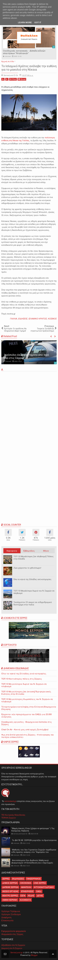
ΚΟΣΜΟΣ (52, 318)
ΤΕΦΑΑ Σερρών (8, 818)
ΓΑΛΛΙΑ (13, 318)
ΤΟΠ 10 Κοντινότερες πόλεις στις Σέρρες (21, 678)
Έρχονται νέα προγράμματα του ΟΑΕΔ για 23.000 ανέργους (26, 715)
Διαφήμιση (6, 917)
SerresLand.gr (16, 952)
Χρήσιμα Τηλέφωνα (10, 911)
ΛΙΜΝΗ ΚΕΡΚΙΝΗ (9, 899)
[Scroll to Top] (53, 954)
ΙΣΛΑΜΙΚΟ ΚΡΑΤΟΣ (37, 318)
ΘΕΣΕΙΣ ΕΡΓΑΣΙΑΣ (10, 891)
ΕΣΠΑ (23, 895)
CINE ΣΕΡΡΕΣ (40, 883)
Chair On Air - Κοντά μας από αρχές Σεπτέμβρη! (24, 729)
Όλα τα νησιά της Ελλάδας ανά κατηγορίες (32, 579)
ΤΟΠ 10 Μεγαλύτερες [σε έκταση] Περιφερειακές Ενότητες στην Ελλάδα (26, 692)
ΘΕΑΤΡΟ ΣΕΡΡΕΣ (10, 895)
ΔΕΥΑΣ (40, 895)
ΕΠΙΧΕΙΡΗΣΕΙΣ (27, 891)
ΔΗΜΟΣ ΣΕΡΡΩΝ (9, 883)
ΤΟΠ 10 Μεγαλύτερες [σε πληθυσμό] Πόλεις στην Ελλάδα (33, 557)
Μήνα (46, 550)
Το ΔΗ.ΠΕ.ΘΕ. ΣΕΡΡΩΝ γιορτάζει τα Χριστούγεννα (34, 840)
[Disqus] (29, 409)
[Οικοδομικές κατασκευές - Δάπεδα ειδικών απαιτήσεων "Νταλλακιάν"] (29, 37)
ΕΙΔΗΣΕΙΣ (22, 318)
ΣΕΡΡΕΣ (5, 878)
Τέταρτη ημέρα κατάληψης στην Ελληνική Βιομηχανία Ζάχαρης (28, 707)
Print (14, 79)
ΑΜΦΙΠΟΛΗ (26, 887)
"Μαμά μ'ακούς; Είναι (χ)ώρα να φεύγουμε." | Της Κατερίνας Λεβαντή (33, 829)
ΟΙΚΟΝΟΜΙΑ (25, 883)
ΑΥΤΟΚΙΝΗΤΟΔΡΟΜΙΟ (44, 887)
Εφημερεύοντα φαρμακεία (13, 931)
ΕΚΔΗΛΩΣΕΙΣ (18, 878)
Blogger (34, 955)
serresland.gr (10, 801)
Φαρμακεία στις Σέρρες (12, 934)
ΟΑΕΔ (38, 891)
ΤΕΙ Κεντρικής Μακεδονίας (13, 815)
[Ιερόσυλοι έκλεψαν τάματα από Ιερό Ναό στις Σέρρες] (29, 352)
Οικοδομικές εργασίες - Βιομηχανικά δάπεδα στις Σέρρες (26, 723)
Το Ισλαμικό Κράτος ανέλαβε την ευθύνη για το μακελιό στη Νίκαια (29, 67)
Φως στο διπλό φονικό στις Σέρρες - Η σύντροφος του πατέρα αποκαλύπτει (27, 735)
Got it (37, 22)
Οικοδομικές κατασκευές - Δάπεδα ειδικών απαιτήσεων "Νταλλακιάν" (24, 52)
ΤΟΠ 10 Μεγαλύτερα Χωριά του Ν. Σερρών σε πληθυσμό (33, 592)
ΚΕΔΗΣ (31, 895)
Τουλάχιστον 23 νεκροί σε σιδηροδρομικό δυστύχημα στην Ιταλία (32, 603)
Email (23, 79)
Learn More (25, 22)
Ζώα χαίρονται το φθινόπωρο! (27, 568)
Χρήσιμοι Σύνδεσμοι (11, 914)
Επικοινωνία (7, 920)
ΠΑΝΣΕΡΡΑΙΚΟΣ (34, 878)
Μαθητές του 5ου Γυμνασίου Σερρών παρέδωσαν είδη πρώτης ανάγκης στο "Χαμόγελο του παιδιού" (33, 852)
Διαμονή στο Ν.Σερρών (11, 948)
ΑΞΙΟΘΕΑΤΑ (25, 899)
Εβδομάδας (29, 550)
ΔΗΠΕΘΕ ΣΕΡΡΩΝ (10, 887)
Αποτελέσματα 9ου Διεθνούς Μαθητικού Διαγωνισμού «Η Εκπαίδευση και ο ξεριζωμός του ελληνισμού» (32, 862)
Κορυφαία (12, 550)
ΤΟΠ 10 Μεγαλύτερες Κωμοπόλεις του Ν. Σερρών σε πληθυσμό (27, 700)
